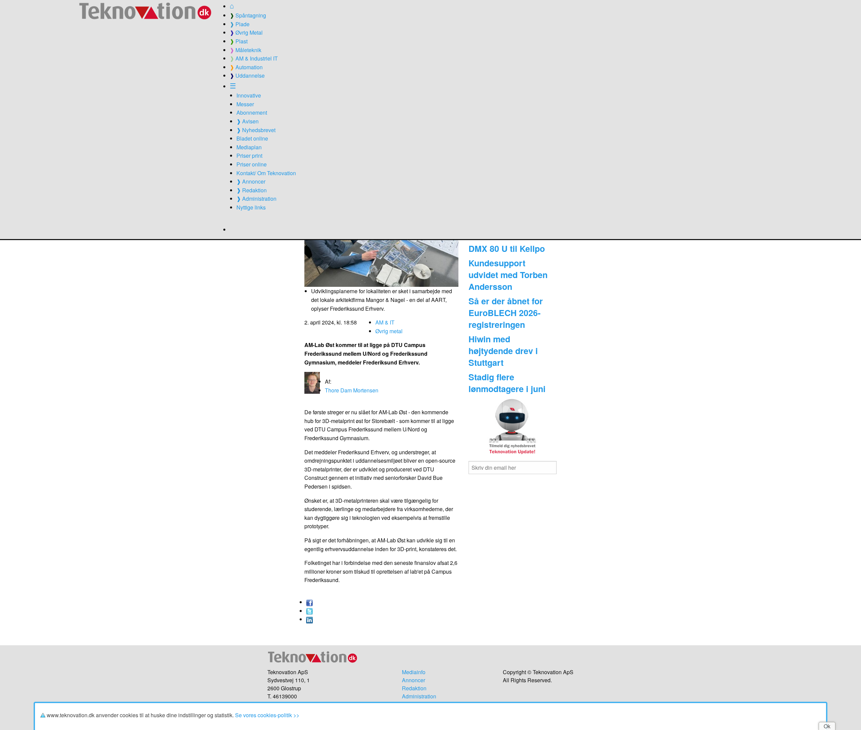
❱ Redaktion (251, 190)
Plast (239, 41)
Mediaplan (249, 147)
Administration (419, 696)
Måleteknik (245, 50)
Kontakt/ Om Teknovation (266, 173)
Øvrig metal (389, 331)
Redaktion (414, 688)
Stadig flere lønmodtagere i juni (507, 383)
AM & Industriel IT (254, 58)
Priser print (249, 155)
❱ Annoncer (250, 181)
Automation (246, 67)
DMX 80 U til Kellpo (507, 248)
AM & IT (385, 322)
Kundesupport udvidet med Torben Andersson (508, 275)
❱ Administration (256, 198)
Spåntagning (248, 15)
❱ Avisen (247, 121)
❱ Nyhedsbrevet (255, 130)
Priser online (251, 164)
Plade (240, 24)
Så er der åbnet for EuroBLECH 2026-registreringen (506, 313)
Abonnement (251, 112)
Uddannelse (247, 75)
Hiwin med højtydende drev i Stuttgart (503, 351)
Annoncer (413, 680)
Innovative (248, 95)
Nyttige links (251, 207)
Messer (245, 104)
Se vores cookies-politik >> (267, 715)
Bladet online (252, 138)
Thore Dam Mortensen (351, 390)
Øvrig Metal (246, 32)
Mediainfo (413, 672)
